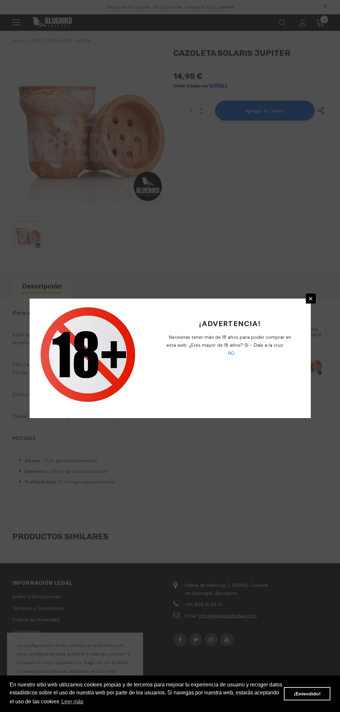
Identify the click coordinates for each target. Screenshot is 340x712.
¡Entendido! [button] (307, 693)
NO (231, 353)
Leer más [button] (72, 701)
